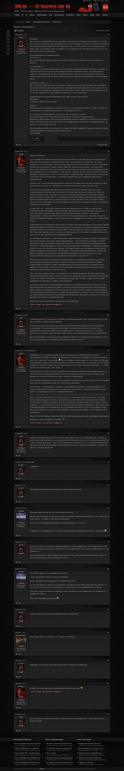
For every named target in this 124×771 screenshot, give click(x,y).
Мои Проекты (70, 15)
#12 (108, 632)
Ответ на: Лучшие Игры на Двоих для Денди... (28, 743)
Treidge (21, 154)
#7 (108, 485)
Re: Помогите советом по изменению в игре (59, 743)
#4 (108, 350)
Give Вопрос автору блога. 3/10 (33, 138)
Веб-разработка (59, 15)
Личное (85, 15)
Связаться (105, 15)
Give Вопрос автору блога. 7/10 (36, 138)
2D (22, 15)
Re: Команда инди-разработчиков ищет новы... (60, 762)
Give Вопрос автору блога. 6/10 (35, 138)
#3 (108, 315)
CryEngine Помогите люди (86, 762)
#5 (108, 433)
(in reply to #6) (30, 462)
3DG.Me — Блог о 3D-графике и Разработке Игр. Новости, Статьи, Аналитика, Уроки (39, 11)
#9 (108, 542)
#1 (108, 34)
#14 (108, 683)
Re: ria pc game (51, 753)
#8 (108, 508)
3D (26, 15)
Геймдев (32, 15)
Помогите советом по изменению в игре (90, 753)
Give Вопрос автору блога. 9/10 (37, 138)
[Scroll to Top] (8, 53)
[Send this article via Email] (8, 42)
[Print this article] (8, 50)
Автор (97, 15)
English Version (87, 1)
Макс (21, 37)
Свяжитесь (42, 769)
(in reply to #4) (32, 350)
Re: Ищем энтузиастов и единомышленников (60, 758)
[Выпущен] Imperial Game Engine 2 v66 (90, 743)
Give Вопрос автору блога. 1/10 (31, 138)
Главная (17, 15)
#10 (108, 568)
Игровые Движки (42, 15)
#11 (108, 609)
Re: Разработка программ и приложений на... (59, 748)
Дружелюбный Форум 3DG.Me (41, 22)
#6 (108, 462)
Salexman (21, 511)
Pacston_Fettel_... (21, 635)
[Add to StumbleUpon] (8, 38)
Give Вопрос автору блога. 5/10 (34, 138)
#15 (108, 714)
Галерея (78, 15)
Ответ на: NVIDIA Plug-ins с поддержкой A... (27, 748)
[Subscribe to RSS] (8, 31)
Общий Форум (57, 22)
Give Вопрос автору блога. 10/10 (38, 138)
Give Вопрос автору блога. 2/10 (32, 138)
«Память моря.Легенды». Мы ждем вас (90, 758)
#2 (108, 151)
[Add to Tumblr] (8, 46)
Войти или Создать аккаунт (101, 1)
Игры (50, 15)
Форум (92, 15)
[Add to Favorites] (8, 35)
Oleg (21, 717)
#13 (108, 660)
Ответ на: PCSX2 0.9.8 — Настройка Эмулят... (27, 753)
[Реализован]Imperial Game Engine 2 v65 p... (91, 748)
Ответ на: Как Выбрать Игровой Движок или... (28, 758)
